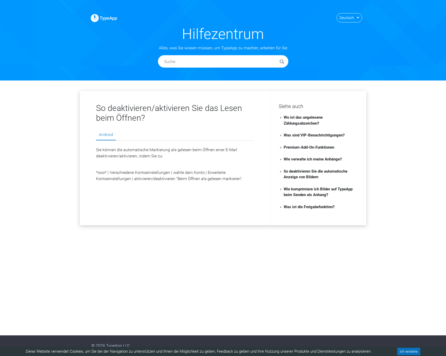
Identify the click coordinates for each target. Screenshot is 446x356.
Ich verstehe (409, 351)
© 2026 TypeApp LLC (110, 345)
